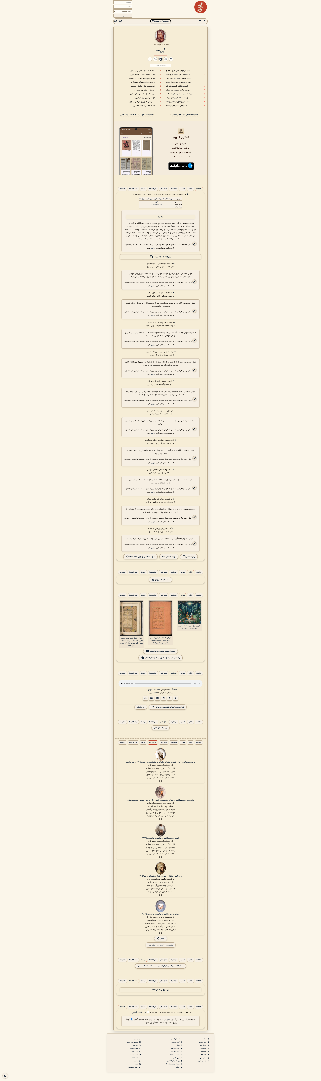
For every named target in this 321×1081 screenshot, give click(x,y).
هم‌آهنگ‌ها (152, 189)
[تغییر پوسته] (5, 1075)
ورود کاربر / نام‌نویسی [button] (162, 21)
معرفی (136, 1039)
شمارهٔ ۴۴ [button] (173, 689)
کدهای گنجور (175, 1039)
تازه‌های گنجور (202, 1061)
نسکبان (177, 1067)
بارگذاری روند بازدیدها (160, 989)
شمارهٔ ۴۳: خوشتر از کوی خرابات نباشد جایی (136, 114)
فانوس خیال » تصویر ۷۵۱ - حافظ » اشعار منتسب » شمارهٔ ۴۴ (189, 627)
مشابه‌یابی (203, 1058)
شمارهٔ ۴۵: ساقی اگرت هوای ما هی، (185, 114)
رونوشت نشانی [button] (170, 556)
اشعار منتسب (158, 44)
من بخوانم (140, 707)
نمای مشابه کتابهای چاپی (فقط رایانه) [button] (142, 556)
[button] (204, 21)
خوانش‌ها (174, 189)
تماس (136, 1064)
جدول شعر (203, 1045)
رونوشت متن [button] (190, 556)
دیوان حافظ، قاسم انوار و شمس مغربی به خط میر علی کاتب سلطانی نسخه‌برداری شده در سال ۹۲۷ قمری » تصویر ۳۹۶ (131, 642)
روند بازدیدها (133, 189)
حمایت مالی (134, 1048)
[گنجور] (201, 7)
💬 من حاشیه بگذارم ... (139, 1012)
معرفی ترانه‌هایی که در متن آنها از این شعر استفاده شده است (162, 966)
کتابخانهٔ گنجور (175, 1048)
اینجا (155, 692)
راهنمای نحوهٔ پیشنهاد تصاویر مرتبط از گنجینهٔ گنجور (162, 657)
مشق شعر (163, 189)
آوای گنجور (176, 1058)
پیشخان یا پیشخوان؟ (173, 1064)
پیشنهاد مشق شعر (160, 728)
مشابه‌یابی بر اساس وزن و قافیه (162, 945)
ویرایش (153, 248)
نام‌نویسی (167, 1019)
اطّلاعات (198, 189)
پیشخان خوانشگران (173, 1061)
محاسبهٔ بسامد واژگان (162, 579)
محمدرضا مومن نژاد (152, 689)
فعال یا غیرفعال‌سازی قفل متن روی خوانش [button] (169, 707)
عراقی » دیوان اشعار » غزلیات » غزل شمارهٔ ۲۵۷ (160, 914)
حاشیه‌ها (122, 189)
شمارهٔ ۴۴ (160, 51)
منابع (136, 1061)
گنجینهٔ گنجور (175, 1051)
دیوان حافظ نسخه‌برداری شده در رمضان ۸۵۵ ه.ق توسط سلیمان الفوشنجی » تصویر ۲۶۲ (160, 640)
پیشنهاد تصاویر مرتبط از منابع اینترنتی (162, 651)
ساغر (178, 1045)
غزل (156, 202)
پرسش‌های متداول (132, 1042)
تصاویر (183, 189)
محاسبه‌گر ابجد (175, 1054)
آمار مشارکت (134, 1054)
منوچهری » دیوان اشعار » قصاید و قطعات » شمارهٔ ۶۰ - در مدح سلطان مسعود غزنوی (160, 800)
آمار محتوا (135, 1051)
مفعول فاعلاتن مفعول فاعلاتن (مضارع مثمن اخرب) (158, 199)
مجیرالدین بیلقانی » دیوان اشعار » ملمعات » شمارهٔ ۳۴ (160, 876)
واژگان (190, 189)
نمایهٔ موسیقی (202, 1051)
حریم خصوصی (133, 1067)
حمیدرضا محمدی (156, 204)
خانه (205, 1039)
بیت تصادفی (203, 1042)
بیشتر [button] (162, 938)
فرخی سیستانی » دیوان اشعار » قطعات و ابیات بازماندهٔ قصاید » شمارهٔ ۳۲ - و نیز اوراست (160, 762)
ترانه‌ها (143, 189)
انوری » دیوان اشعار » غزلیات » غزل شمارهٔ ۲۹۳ (160, 838)
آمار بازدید (135, 1058)
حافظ (167, 44)
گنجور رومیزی (175, 1042)
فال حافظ (203, 1048)
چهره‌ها (135, 1045)
